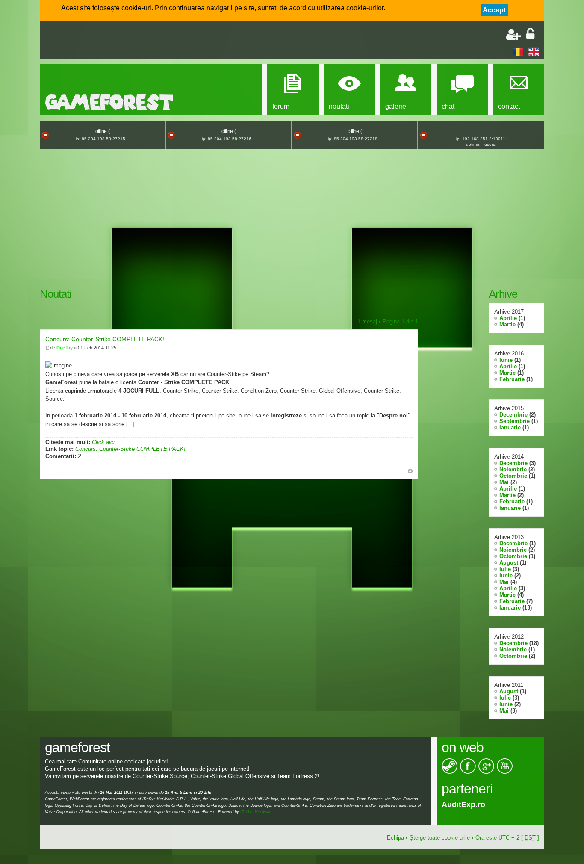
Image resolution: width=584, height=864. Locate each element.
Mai (504, 482)
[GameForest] (109, 102)
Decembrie (513, 414)
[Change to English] (533, 51)
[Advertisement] (145, 40)
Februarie (512, 379)
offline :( (102, 131)
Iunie (506, 360)
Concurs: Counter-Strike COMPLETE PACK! (104, 339)
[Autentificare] (530, 34)
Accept (494, 10)
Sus (410, 471)
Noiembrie (513, 469)
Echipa (395, 837)
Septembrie (514, 421)
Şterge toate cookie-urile (440, 837)
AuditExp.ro (459, 804)
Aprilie (508, 318)
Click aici (103, 442)
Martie (507, 324)
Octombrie (513, 476)
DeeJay (64, 347)
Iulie (505, 569)
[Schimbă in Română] (518, 51)
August (508, 562)
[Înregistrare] (513, 34)
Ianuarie (510, 427)
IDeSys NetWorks (256, 812)
